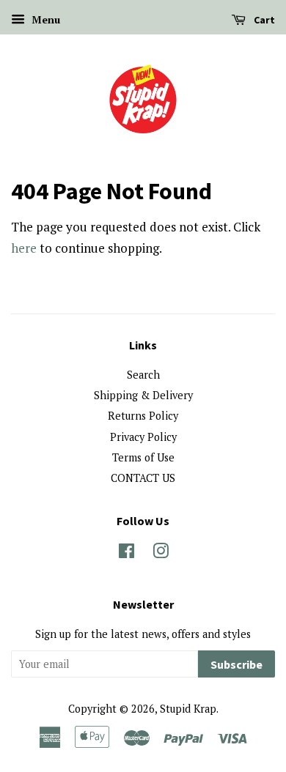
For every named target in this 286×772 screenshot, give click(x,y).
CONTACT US (143, 478)
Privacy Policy (143, 437)
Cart (263, 19)
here (24, 248)
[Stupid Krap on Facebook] (126, 553)
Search (143, 375)
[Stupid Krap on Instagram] (161, 553)
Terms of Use (143, 457)
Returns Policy (143, 416)
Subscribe (236, 664)
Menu (44, 19)
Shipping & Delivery (143, 395)
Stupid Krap (188, 709)
